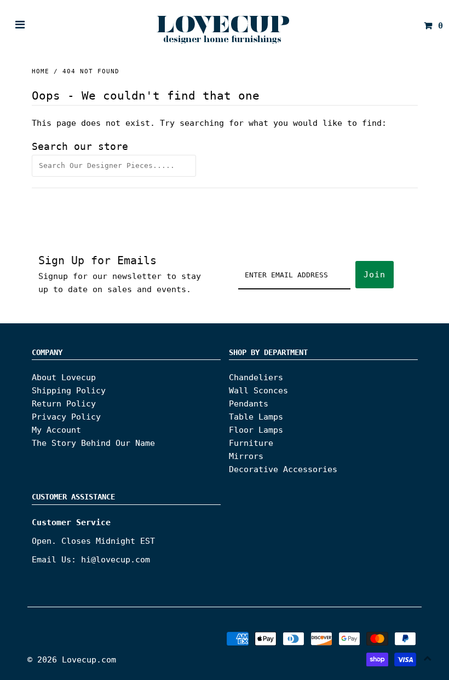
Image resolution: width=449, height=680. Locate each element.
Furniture (251, 443)
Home (40, 71)
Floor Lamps (256, 430)
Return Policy (64, 404)
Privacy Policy (66, 417)
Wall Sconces (258, 391)
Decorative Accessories (283, 469)
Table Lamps (256, 417)
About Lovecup (64, 377)
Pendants (248, 404)
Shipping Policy (69, 391)
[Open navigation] (20, 26)
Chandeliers (256, 377)
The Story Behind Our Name (93, 443)
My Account (56, 430)
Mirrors (246, 456)
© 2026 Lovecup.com (71, 660)
